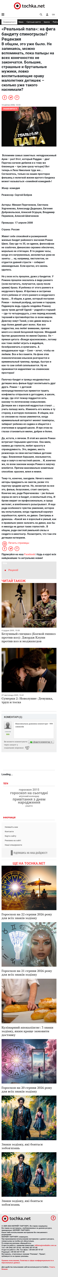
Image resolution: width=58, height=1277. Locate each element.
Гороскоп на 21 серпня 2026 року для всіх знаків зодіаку (27, 973)
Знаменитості (9, 22)
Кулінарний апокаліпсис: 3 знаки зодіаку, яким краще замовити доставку (27, 1031)
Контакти (9, 831)
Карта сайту (10, 836)
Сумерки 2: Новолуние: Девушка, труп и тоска (27, 700)
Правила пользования (10, 1261)
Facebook (29, 554)
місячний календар (29, 796)
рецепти (29, 806)
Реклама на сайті (13, 840)
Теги (6, 783)
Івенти (47, 22)
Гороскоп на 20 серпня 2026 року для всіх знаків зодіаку (27, 1089)
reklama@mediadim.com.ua (45, 1245)
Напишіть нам (11, 827)
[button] (47, 14)
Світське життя (34, 22)
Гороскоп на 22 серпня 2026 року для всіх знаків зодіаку (27, 916)
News (21, 22)
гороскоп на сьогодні (29, 793)
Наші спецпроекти (13, 845)
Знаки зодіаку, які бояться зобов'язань (22, 1146)
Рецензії (13, 570)
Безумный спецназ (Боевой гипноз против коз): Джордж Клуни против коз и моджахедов (29, 637)
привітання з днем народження (29, 801)
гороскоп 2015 (29, 789)
